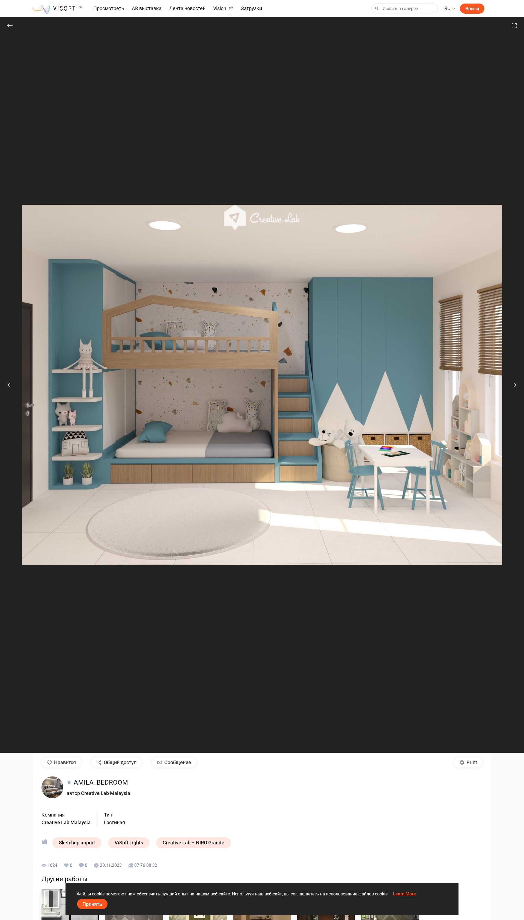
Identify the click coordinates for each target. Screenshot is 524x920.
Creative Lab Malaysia (105, 793)
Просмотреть (108, 8)
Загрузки (251, 8)
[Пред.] (9, 384)
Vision (219, 8)
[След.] (512, 384)
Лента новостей (187, 8)
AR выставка (147, 8)
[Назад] (10, 25)
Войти (472, 8)
